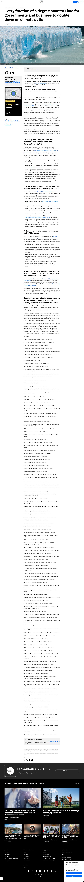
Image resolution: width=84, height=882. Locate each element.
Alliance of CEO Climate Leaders (12, 67)
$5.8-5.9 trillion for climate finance (45, 191)
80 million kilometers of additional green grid (49, 238)
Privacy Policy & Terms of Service (42, 874)
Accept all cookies (74, 876)
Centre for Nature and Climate (31, 70)
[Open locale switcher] (1, 878)
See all (77, 783)
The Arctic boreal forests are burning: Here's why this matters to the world (70, 836)
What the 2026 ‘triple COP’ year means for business (12, 836)
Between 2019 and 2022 (40, 83)
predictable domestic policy (37, 167)
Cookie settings (74, 879)
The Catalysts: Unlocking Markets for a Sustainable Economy (32, 836)
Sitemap (42, 876)
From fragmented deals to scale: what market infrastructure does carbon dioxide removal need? (21, 812)
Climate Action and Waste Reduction (15, 8)
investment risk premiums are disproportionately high (37, 217)
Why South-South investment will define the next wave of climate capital (51, 836)
